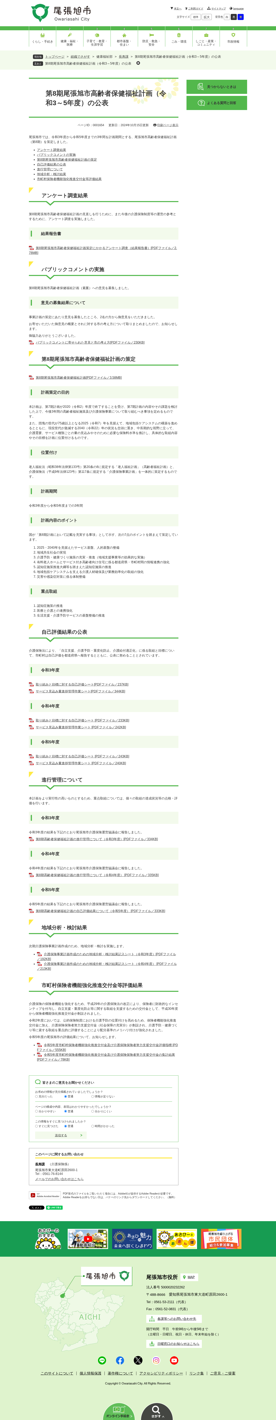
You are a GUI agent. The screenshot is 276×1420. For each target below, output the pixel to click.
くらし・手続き (42, 41)
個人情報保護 (90, 1373)
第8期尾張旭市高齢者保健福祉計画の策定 (67, 159)
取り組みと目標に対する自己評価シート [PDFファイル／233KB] (82, 720)
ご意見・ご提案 (223, 1373)
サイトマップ (218, 8)
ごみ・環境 (178, 41)
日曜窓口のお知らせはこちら (178, 1344)
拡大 (207, 17)
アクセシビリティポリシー (161, 1373)
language (238, 8)
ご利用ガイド (195, 8)
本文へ (177, 8)
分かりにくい (103, 1111)
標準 (195, 17)
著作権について (120, 1373)
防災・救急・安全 (151, 42)
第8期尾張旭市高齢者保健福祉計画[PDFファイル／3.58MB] (79, 377)
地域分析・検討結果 (51, 174)
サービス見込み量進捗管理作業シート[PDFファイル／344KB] (80, 691)
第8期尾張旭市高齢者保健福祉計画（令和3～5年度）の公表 (88, 63)
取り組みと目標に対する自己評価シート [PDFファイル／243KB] (82, 756)
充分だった (46, 1096)
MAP (191, 1277)
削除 (138, 63)
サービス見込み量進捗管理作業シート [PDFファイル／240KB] (81, 763)
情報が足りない (105, 1096)
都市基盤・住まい (124, 42)
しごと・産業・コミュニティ (206, 42)
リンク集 (196, 1373)
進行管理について (50, 169)
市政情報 (233, 41)
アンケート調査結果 (51, 150)
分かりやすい (47, 1111)
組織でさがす (80, 56)
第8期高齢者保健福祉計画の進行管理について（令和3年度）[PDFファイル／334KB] (97, 839)
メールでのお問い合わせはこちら (59, 1179)
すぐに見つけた (48, 1126)
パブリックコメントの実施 (56, 154)
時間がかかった (105, 1126)
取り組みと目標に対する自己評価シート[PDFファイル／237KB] (82, 684)
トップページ (54, 56)
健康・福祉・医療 (70, 42)
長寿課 (124, 56)
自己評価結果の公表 (51, 164)
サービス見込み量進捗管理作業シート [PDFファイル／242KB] (81, 727)
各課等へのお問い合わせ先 (176, 1318)
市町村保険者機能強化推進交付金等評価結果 (69, 179)
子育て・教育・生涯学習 (97, 42)
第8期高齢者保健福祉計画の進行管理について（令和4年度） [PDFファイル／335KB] (97, 875)
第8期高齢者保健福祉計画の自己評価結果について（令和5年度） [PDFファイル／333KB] (100, 911)
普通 (70, 1096)
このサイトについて (57, 1373)
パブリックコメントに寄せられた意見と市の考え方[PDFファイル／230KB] (90, 342)
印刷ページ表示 (167, 125)
